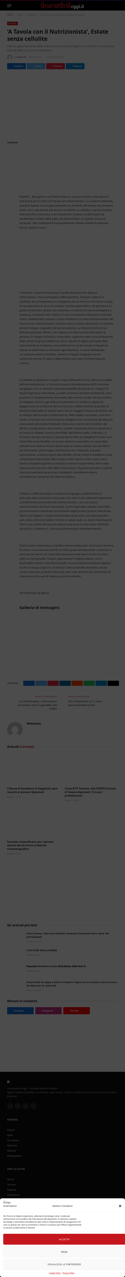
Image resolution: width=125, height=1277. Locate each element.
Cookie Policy (55, 1273)
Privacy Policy (68, 1273)
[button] (120, 1206)
